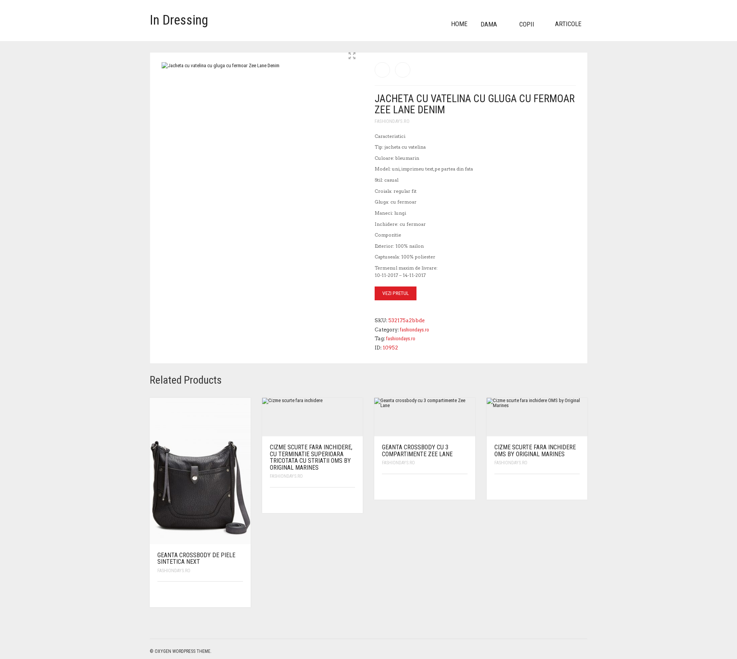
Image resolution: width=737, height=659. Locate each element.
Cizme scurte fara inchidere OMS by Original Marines (535, 451)
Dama (489, 24)
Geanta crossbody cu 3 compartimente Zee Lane (417, 451)
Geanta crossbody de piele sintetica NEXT (196, 558)
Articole (568, 24)
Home (459, 24)
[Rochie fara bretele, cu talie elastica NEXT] (382, 70)
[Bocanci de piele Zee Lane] (402, 70)
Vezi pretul (395, 293)
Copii (526, 24)
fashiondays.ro (392, 121)
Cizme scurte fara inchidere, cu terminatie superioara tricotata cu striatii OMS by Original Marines (311, 457)
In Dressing (179, 20)
